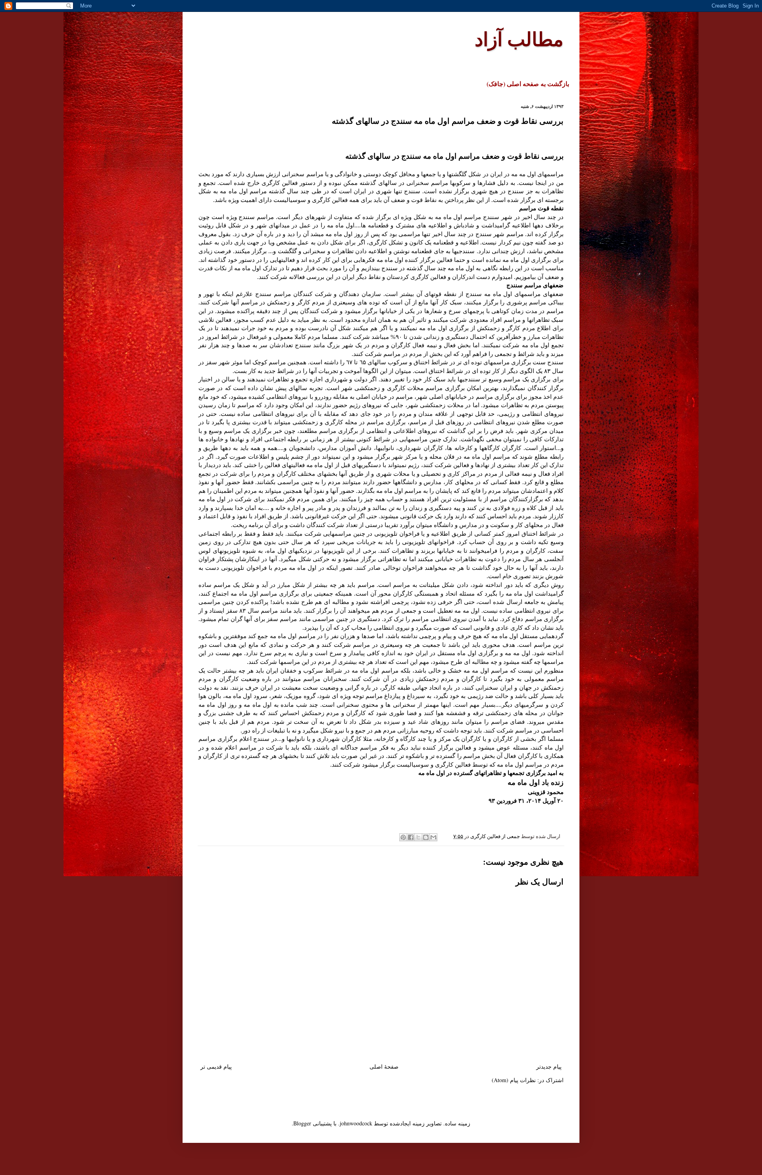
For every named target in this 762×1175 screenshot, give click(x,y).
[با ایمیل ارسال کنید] (433, 837)
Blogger (302, 1123)
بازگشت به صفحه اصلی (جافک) (528, 83)
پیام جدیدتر (549, 1066)
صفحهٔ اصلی (383, 1066)
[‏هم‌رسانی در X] (418, 837)
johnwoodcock (356, 1123)
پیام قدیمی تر (216, 1066)
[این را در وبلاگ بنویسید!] (426, 837)
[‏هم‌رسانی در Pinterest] (403, 837)
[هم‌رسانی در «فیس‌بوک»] (411, 837)
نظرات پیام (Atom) (514, 1080)
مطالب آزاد (519, 38)
